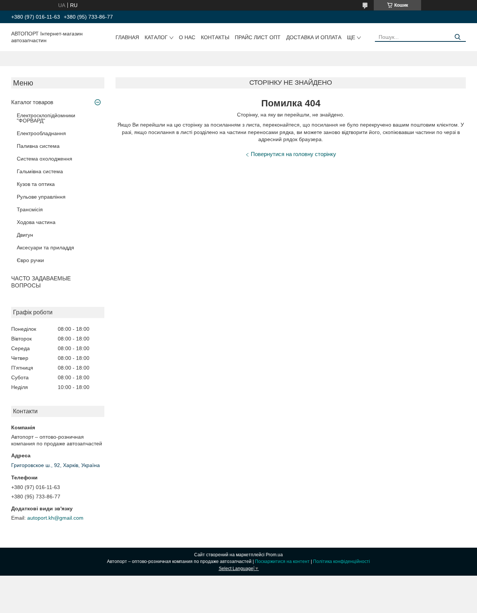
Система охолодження (44, 159)
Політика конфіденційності (341, 561)
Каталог (156, 37)
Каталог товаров (32, 102)
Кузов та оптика (36, 184)
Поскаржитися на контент (282, 561)
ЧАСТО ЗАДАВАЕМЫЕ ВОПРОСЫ (41, 282)
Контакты (215, 37)
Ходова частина (36, 222)
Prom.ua (274, 554)
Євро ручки (30, 260)
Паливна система (38, 146)
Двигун (25, 235)
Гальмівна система (40, 171)
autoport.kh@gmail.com (55, 518)
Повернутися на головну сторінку (293, 154)
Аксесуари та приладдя (45, 248)
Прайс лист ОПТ (258, 37)
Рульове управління (41, 197)
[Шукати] (457, 37)
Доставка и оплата (313, 37)
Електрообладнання (41, 133)
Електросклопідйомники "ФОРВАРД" (46, 118)
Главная (127, 37)
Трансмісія (30, 209)
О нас (187, 37)
